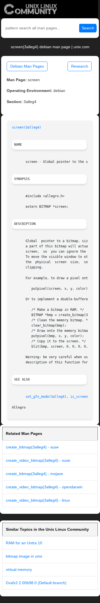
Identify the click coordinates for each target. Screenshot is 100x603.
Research (79, 66)
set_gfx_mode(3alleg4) (46, 397)
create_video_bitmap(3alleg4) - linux (38, 500)
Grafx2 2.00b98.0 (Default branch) (36, 583)
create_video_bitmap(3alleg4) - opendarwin (44, 487)
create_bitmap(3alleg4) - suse (32, 447)
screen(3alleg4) (26, 127)
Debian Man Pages (27, 66)
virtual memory (19, 569)
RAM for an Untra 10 (24, 543)
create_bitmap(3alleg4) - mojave (34, 473)
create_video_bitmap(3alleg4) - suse (38, 460)
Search (88, 28)
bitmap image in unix (24, 556)
